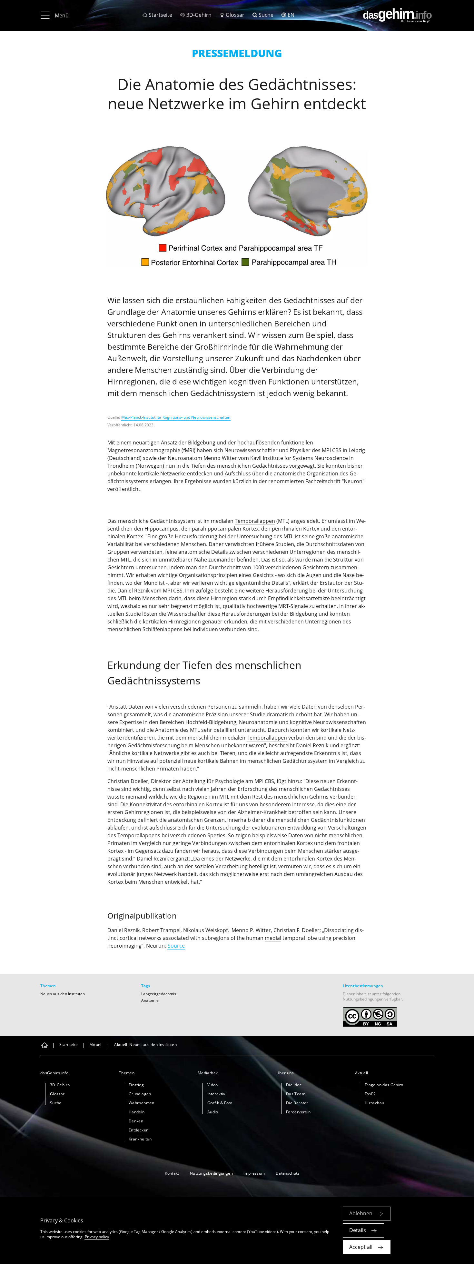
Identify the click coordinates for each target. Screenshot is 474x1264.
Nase (348, 575)
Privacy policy (97, 1236)
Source (176, 945)
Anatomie (150, 1000)
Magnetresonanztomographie (143, 450)
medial (273, 937)
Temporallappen (255, 520)
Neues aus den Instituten (62, 994)
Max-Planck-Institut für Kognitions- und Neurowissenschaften (175, 417)
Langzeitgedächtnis (158, 994)
